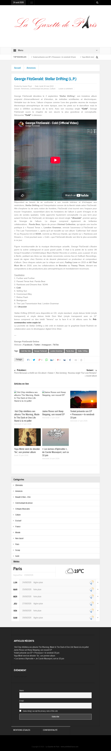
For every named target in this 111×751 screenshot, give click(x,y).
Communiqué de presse (39, 89)
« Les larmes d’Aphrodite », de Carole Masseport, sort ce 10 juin (55, 452)
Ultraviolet (22, 307)
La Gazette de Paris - (52, 747)
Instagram (46, 345)
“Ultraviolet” (76, 218)
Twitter (37, 345)
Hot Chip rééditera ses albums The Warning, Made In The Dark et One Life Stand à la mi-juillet (26, 416)
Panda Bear (70, 351)
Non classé (19, 538)
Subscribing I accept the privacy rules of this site (40, 711)
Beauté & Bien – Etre (22, 497)
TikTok (56, 345)
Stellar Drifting (82, 351)
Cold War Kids (26, 351)
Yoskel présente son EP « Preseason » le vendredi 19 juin (40, 57)
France (17, 526)
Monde (17, 532)
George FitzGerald (40, 351)
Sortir (17, 556)
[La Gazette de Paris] (55, 24)
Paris (17, 544)
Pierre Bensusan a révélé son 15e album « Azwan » (34, 371)
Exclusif (18, 520)
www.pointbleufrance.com (69, 747)
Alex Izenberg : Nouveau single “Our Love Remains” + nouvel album (76, 373)
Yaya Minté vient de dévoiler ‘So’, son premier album (87, 57)
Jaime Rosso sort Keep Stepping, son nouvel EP (53, 413)
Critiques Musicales (22, 509)
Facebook (27, 345)
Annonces (31, 67)
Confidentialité (50, 730)
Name (21, 690)
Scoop (17, 550)
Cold (18, 288)
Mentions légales (21, 730)
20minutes (19, 485)
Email (21, 701)
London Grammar (56, 351)
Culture (53, 89)
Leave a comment (66, 89)
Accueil (17, 67)
